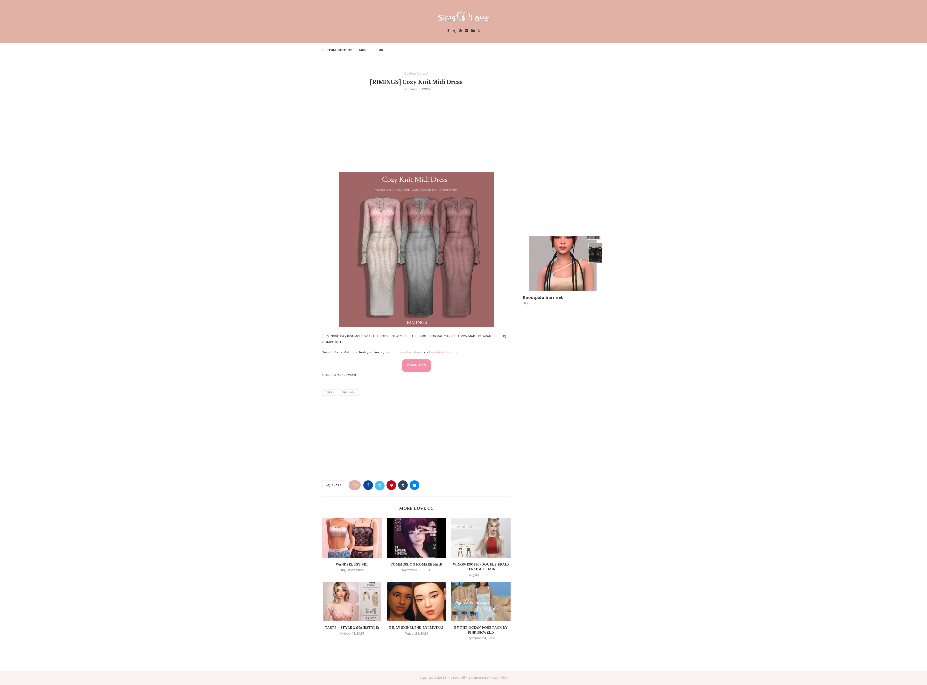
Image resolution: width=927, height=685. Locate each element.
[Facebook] (448, 31)
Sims (379, 50)
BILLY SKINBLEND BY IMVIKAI (416, 627)
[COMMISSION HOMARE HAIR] (416, 538)
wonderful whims (443, 352)
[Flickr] (466, 31)
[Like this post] (356, 485)
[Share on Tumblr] (403, 485)
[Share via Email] (414, 485)
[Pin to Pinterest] (391, 485)
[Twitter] (454, 31)
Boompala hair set (543, 297)
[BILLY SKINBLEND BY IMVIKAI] (416, 601)
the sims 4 (349, 392)
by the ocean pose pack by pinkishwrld (480, 630)
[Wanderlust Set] (352, 538)
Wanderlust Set (352, 564)
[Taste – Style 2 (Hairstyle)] (352, 601)
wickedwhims (412, 352)
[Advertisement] (416, 131)
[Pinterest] (460, 31)
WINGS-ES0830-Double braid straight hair (481, 566)
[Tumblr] (479, 31)
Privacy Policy (498, 678)
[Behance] (473, 31)
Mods (363, 50)
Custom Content (337, 50)
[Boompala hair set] (564, 263)
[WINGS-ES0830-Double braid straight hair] (481, 538)
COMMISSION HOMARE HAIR (416, 564)
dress (329, 392)
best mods (392, 352)
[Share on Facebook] (368, 485)
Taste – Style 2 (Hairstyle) (352, 627)
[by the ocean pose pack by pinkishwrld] (481, 601)
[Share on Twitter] (380, 485)
